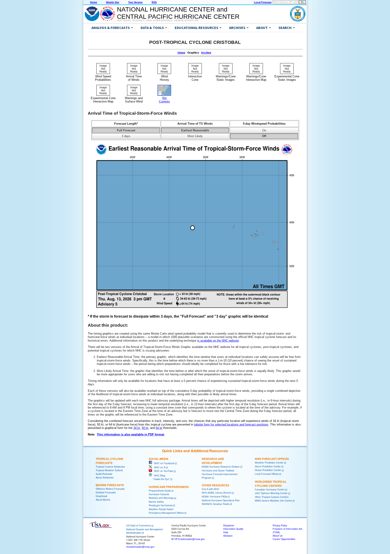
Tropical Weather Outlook (109, 470)
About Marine (103, 499)
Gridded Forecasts (106, 492)
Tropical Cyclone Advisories (110, 466)
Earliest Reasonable (195, 130)
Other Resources (215, 485)
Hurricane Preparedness (169, 487)
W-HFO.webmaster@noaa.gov (188, 539)
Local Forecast (263, 2)
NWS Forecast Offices (272, 459)
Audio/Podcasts (104, 474)
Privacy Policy (280, 525)
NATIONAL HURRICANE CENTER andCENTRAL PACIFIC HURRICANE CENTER (178, 13)
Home (93, 2)
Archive (206, 52)
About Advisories (105, 477)
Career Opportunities (284, 539)
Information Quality (233, 528)
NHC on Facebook (163, 463)
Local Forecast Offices (267, 474)
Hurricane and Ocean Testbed (218, 470)
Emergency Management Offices (166, 512)
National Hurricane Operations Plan (221, 500)
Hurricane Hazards (159, 494)
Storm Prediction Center (268, 466)
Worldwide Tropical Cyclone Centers (270, 484)
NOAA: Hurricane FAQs (214, 496)
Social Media (158, 459)
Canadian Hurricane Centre (270, 489)
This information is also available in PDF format (130, 434)
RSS (154, 2)
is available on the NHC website (218, 340)
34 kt (136, 428)
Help (225, 532)
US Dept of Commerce (138, 525)
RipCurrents (164, 99)
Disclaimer (228, 525)
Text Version (135, 2)
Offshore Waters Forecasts (110, 488)
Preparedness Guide (160, 490)
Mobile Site (112, 2)
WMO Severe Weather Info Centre (273, 500)
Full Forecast (126, 130)
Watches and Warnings (161, 497)
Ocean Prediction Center (268, 470)
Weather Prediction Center (269, 462)
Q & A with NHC (210, 489)
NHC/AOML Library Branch (216, 492)
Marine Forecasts (110, 485)
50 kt (145, 428)
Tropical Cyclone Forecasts (109, 461)
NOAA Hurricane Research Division (221, 466)
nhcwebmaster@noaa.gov (140, 546)
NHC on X (158, 467)
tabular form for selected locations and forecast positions (231, 424)
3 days (126, 136)
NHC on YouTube (162, 471)
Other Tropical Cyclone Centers (271, 497)
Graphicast (101, 496)
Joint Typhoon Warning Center (271, 493)
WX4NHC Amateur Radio (215, 504)
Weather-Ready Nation (161, 509)
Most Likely (195, 136)
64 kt (159, 428)
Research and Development (213, 461)
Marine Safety (156, 501)
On (264, 130)
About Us (278, 535)
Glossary (227, 535)
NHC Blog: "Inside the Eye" (159, 477)
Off (264, 136)
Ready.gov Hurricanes (160, 505)
